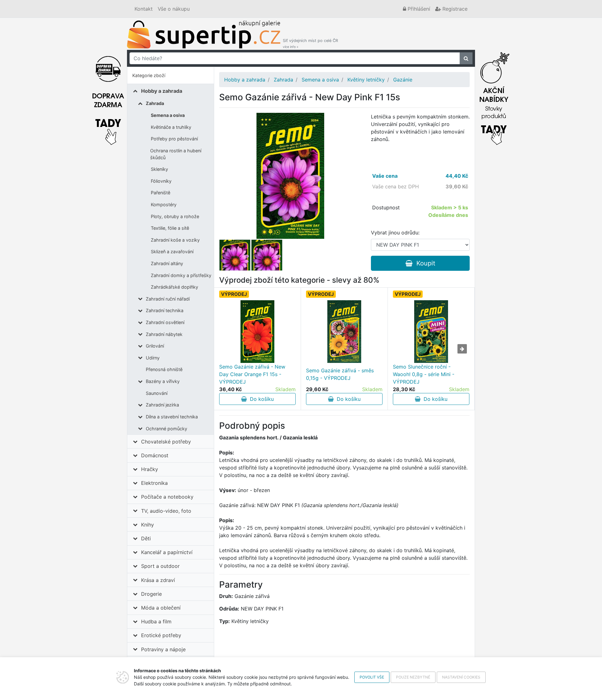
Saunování (156, 393)
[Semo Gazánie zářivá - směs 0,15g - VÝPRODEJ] (344, 331)
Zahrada (155, 103)
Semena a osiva (168, 115)
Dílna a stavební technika (172, 416)
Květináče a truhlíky (171, 127)
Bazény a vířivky (163, 381)
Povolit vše (372, 677)
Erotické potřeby (161, 635)
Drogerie (151, 594)
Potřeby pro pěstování (174, 138)
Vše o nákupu (174, 9)
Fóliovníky (161, 181)
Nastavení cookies (461, 677)
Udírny (153, 357)
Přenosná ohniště (164, 369)
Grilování (155, 345)
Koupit (424, 263)
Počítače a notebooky (167, 497)
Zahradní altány (167, 263)
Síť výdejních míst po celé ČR (310, 43)
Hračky (149, 469)
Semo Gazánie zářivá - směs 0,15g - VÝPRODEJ (340, 374)
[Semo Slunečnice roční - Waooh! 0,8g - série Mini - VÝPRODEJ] (431, 331)
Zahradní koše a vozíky (175, 240)
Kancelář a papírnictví (167, 552)
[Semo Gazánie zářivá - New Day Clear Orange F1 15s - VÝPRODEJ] (257, 331)
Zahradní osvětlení (165, 322)
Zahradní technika (164, 310)
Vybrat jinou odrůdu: (395, 232)
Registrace (454, 9)
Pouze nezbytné (413, 677)
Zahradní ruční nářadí (168, 298)
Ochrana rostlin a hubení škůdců (175, 154)
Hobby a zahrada (161, 91)
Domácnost (154, 455)
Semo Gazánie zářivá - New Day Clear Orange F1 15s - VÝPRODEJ (252, 374)
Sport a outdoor (160, 566)
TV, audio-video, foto (166, 511)
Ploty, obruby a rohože (175, 216)
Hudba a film (156, 621)
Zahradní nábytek (164, 334)
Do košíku (260, 399)
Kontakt (144, 9)
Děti (146, 538)
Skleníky (159, 169)
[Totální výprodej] (494, 97)
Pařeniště (160, 192)
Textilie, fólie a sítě (170, 228)
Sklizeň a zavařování (172, 251)
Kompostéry (164, 204)
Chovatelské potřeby (166, 441)
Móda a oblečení (161, 608)
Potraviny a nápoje (163, 649)
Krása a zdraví (158, 580)
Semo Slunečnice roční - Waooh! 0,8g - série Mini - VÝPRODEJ (423, 374)
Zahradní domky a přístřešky (181, 275)
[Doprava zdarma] (108, 97)
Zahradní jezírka (162, 404)
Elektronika (154, 483)
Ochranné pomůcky (166, 428)
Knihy (147, 524)
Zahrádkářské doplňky (174, 287)
